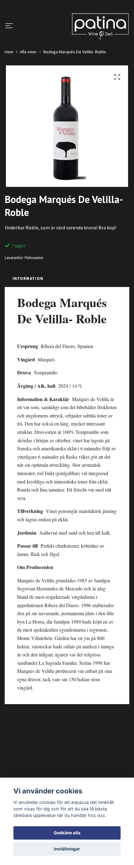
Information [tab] (27, 278)
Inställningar (67, 848)
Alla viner (28, 52)
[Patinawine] (100, 26)
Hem (9, 52)
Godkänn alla (67, 832)
